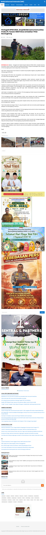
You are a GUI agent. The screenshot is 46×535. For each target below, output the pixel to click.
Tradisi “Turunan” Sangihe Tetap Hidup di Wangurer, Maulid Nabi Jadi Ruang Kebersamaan (21, 404)
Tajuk (38, 499)
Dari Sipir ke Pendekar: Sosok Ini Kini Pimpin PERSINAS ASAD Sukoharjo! (16, 415)
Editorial (16, 495)
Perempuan (4, 499)
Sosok (32, 499)
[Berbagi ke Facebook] (5, 132)
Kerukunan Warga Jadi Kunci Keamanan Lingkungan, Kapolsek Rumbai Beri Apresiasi (19, 433)
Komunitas (4, 497)
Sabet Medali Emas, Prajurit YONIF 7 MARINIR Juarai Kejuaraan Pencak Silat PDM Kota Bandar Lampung (26, 461)
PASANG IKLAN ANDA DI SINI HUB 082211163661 (14, 194)
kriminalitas (20, 501)
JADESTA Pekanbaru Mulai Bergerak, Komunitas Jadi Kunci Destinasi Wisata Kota (19, 429)
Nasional (19, 497)
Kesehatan (36, 495)
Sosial (28, 499)
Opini (32, 497)
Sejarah (21, 499)
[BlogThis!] (3, 132)
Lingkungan (10, 37)
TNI (35, 499)
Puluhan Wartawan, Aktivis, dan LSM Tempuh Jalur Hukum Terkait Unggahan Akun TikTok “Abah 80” (26, 472)
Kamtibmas (30, 495)
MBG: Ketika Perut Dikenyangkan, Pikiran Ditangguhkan (13, 443)
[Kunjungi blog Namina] (23, 511)
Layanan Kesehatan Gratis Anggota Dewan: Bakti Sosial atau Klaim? (16, 441)
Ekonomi (21, 495)
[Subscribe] (42, 485)
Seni (25, 499)
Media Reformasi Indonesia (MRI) (14, 531)
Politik (14, 499)
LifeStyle (9, 497)
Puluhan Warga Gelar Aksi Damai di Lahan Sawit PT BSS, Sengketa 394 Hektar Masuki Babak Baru (22, 410)
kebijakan (10, 501)
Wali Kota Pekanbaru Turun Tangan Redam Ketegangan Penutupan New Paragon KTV (20, 427)
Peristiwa (10, 499)
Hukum (25, 495)
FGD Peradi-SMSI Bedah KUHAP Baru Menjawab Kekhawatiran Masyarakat (17, 447)
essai (41, 499)
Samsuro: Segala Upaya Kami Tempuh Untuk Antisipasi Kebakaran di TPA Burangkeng (8, 145)
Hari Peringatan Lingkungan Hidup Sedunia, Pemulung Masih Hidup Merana (37, 145)
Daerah (12, 495)
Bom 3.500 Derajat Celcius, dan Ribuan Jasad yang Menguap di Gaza (16, 445)
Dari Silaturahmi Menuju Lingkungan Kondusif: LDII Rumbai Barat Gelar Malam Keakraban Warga (22, 435)
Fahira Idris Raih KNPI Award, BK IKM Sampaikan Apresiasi (13, 398)
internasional (4, 501)
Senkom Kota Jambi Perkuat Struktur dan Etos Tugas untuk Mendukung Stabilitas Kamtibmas (21, 431)
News (23, 497)
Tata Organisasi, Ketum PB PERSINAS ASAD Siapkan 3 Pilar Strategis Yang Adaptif (19, 421)
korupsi (15, 501)
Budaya (8, 495)
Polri (17, 499)
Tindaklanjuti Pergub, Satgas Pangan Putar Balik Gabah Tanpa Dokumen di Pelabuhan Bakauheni (25, 466)
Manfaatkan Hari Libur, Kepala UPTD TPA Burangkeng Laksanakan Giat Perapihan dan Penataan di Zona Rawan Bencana (22, 144)
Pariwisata (37, 497)
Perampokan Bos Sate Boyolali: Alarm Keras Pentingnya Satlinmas (15, 449)
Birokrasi (3, 495)
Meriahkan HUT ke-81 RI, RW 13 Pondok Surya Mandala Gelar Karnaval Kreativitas (19, 396)
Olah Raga (28, 497)
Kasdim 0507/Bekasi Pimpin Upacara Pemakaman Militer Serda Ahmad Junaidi (18, 402)
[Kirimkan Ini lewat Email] (2, 132)
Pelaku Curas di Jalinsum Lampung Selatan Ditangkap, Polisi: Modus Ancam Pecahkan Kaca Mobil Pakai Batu (25, 456)
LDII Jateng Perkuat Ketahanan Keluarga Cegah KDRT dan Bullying (15, 400)
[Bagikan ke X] (4, 132)
